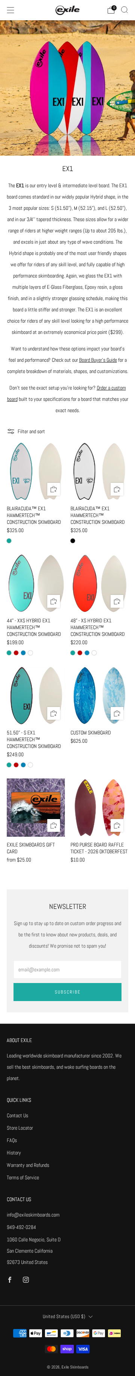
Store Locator (20, 1127)
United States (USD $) (64, 1317)
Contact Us (17, 1115)
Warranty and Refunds (28, 1165)
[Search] (124, 10)
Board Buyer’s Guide (98, 360)
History (14, 1152)
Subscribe (68, 992)
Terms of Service (23, 1177)
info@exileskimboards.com (33, 1214)
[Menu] (10, 10)
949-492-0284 (21, 1227)
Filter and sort (31, 431)
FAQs (12, 1140)
